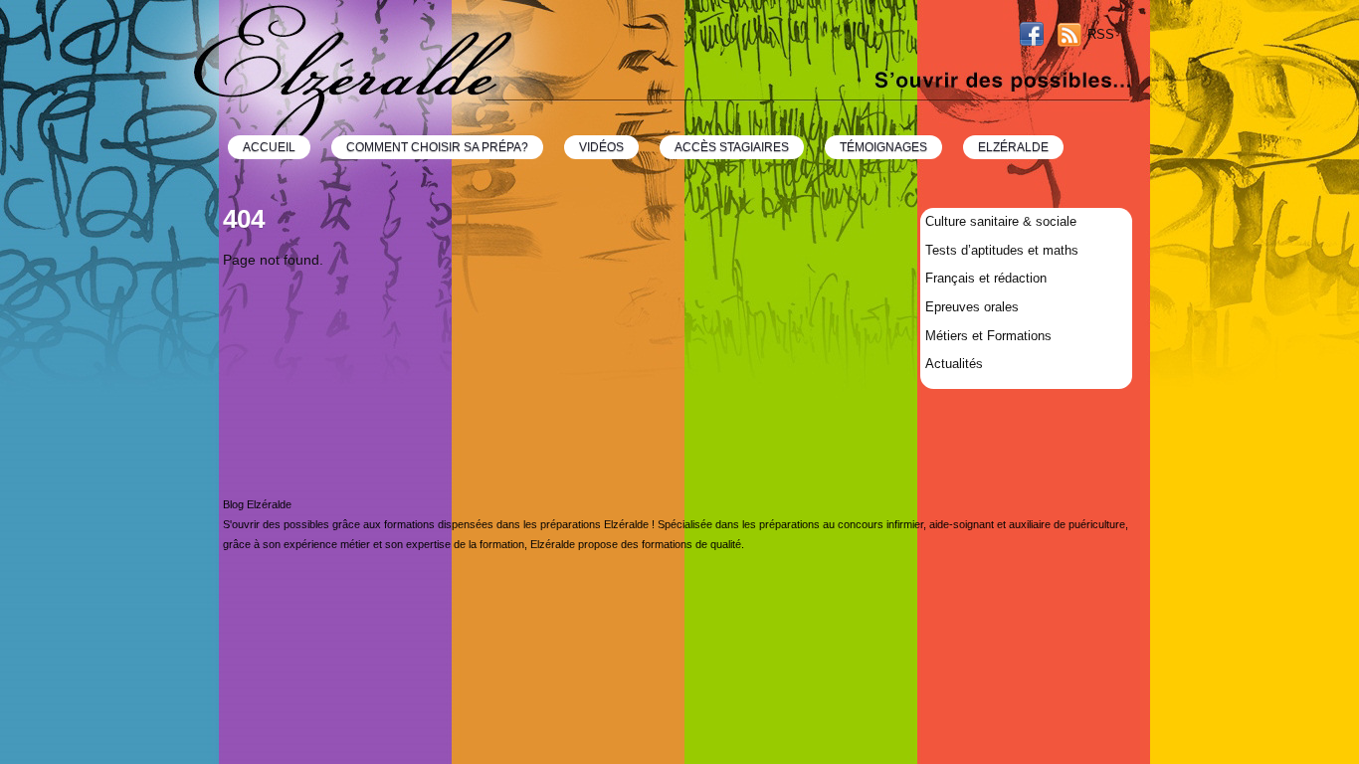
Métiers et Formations (988, 335)
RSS (1100, 34)
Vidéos (601, 147)
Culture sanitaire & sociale (1000, 221)
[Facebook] (1032, 35)
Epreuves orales (972, 306)
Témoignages (883, 147)
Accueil (269, 147)
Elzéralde (1013, 147)
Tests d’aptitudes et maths (1001, 250)
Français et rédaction (986, 278)
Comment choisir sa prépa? (437, 147)
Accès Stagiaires (732, 147)
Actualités (954, 363)
